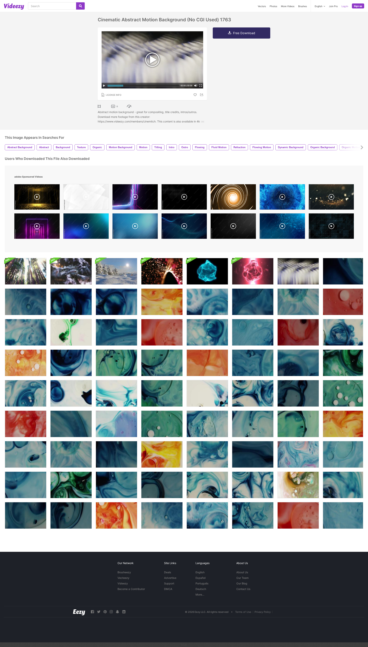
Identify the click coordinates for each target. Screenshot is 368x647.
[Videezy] (14, 6)
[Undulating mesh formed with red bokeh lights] (162, 271)
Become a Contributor (131, 589)
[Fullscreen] (200, 85)
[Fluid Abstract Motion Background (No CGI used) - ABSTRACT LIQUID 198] (207, 454)
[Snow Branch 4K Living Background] (71, 271)
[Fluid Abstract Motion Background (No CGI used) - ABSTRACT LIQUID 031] (25, 301)
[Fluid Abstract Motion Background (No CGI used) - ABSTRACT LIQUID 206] (116, 454)
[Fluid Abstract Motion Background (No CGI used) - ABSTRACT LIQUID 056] (116, 332)
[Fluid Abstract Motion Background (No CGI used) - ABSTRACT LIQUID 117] (71, 393)
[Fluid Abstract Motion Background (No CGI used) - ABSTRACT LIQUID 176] (343, 393)
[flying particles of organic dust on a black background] (233, 227)
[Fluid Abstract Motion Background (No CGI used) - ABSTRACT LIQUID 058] (343, 454)
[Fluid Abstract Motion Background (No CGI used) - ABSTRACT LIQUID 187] (25, 393)
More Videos (287, 6)
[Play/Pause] (104, 85)
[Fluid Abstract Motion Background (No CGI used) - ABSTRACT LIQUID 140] (71, 515)
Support (169, 583)
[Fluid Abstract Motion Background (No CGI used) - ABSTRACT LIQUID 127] (343, 515)
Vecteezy (123, 577)
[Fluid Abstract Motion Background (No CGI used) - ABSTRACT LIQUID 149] (343, 301)
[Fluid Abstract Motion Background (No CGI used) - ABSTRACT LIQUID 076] (162, 454)
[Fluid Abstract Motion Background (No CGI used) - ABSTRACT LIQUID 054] (253, 301)
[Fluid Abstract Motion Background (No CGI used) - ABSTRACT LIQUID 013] (298, 454)
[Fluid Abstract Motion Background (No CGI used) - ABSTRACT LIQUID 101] (116, 424)
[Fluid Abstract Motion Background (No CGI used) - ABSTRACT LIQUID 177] (162, 424)
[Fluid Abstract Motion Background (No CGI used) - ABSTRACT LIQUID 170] (116, 363)
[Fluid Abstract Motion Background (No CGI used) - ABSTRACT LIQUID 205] (116, 485)
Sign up (358, 6)
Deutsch (201, 589)
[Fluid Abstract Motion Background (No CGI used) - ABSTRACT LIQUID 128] (253, 363)
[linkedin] (123, 612)
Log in (345, 6)
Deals (167, 572)
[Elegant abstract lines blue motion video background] (86, 227)
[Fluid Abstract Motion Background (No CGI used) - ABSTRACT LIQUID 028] (71, 301)
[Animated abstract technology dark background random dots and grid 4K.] (184, 198)
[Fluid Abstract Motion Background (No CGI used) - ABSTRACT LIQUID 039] (343, 363)
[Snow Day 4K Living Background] (116, 271)
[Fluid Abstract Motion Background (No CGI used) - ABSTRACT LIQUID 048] (25, 332)
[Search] (80, 6)
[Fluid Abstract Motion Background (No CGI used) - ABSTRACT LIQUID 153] (343, 485)
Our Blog (241, 583)
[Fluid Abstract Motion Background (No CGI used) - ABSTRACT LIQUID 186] (207, 332)
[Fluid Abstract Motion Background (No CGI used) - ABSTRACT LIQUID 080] (343, 424)
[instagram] (111, 612)
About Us (242, 572)
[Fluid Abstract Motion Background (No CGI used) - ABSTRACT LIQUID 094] (207, 301)
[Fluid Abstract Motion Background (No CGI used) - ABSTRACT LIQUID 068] (162, 332)
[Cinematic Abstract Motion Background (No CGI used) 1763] (298, 271)
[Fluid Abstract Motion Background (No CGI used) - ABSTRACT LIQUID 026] (71, 363)
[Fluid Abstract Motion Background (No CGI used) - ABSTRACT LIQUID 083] (71, 332)
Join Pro (333, 6)
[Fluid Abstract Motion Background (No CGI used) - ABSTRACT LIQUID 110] (25, 363)
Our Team (242, 577)
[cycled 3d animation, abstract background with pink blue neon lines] (135, 198)
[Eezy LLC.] (79, 611)
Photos (273, 6)
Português (202, 583)
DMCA (168, 589)
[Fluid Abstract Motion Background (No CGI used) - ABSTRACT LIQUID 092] (207, 515)
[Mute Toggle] (195, 85)
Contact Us (243, 589)
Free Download (244, 33)
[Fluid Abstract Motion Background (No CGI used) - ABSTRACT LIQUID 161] (253, 332)
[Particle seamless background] (282, 227)
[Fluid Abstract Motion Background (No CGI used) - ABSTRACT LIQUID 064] (25, 424)
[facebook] (92, 612)
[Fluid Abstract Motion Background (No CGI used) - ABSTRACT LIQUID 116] (116, 393)
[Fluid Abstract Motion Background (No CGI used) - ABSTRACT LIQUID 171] (298, 424)
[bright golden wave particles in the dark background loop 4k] (331, 198)
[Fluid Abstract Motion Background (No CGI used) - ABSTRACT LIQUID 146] (298, 332)
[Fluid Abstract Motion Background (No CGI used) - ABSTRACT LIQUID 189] (207, 424)
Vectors (262, 6)
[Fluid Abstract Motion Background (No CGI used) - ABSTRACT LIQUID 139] (298, 393)
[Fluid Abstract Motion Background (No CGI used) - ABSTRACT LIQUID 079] (162, 301)
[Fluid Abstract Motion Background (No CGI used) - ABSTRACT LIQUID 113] (207, 393)
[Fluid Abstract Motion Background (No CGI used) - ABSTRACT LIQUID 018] (298, 485)
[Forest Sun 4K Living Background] (25, 271)
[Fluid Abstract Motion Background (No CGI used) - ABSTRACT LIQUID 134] (298, 301)
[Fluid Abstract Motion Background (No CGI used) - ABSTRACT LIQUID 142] (25, 515)
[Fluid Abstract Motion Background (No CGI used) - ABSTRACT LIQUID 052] (298, 363)
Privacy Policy (263, 611)
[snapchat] (117, 612)
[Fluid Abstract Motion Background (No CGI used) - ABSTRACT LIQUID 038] (71, 485)
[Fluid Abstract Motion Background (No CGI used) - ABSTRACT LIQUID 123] (25, 454)
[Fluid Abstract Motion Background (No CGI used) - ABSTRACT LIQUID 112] (207, 363)
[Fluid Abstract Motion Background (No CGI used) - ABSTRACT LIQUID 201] (253, 424)
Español (200, 577)
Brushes (302, 6)
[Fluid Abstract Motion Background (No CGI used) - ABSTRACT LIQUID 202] (253, 515)
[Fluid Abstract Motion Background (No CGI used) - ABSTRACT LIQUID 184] (253, 485)
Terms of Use (243, 611)
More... (200, 594)
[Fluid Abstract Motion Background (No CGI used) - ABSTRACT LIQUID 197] (343, 332)
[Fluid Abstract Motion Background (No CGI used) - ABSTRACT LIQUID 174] (162, 393)
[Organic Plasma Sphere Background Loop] (207, 271)
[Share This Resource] (202, 94)
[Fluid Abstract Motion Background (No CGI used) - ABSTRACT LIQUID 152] (207, 485)
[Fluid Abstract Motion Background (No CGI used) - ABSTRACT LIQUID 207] (343, 271)
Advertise (170, 577)
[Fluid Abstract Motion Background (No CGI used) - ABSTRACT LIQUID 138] (162, 485)
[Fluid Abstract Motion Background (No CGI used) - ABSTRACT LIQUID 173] (162, 363)
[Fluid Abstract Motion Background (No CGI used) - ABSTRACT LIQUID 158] (71, 424)
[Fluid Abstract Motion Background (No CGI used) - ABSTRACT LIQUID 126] (25, 485)
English (200, 572)
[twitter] (98, 612)
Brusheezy (124, 572)
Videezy (122, 583)
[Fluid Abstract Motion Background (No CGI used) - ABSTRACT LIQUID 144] (253, 454)
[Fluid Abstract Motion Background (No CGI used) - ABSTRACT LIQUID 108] (116, 515)
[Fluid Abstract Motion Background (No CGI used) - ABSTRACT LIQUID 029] (116, 301)
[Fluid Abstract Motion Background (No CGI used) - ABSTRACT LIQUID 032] (162, 515)
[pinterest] (105, 612)
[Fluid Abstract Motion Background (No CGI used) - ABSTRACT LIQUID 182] (253, 393)
